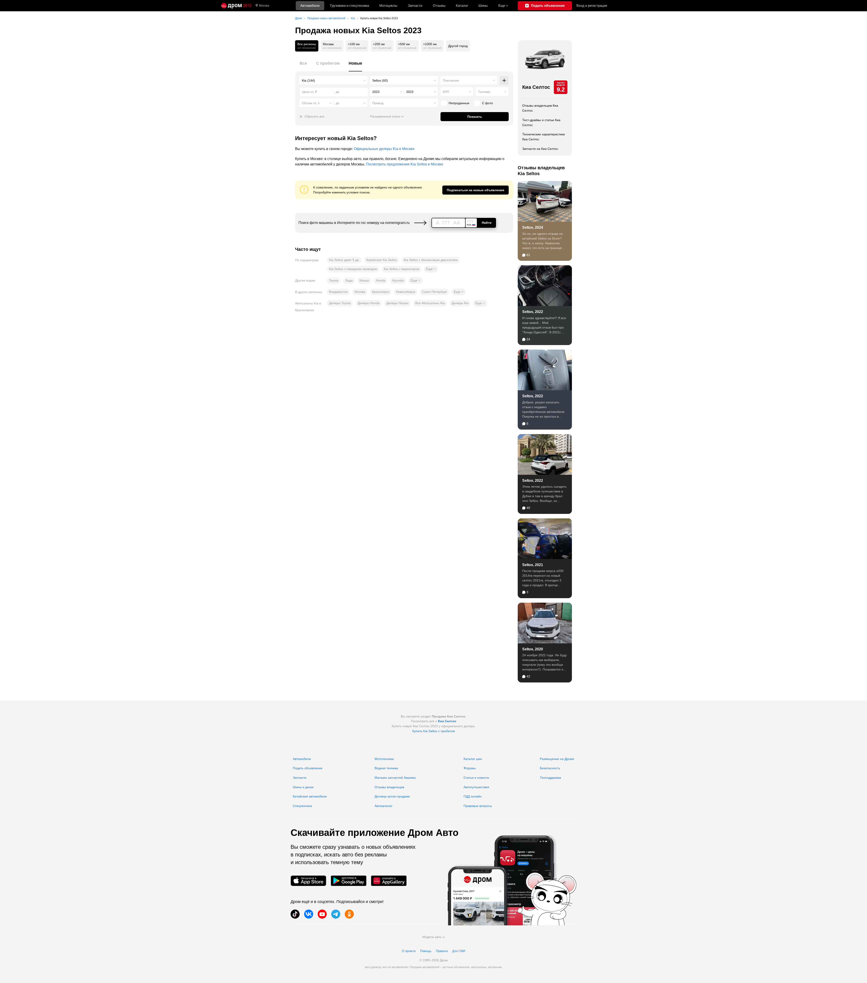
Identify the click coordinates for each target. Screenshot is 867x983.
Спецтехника (302, 806)
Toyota (333, 280)
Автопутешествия (476, 787)
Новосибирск (405, 292)
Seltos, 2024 (532, 227)
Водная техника (386, 768)
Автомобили (309, 5)
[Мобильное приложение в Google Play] (348, 880)
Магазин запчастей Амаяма (395, 777)
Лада (349, 280)
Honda (380, 280)
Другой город (458, 46)
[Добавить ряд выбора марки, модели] (504, 80)
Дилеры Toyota (340, 303)
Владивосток (338, 292)
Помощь (425, 951)
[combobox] (334, 80)
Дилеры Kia (460, 303)
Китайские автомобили (310, 796)
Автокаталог (383, 806)
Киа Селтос (536, 87)
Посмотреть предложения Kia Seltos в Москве (404, 164)
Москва (264, 5)
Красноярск (380, 292)
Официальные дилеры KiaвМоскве (384, 149)
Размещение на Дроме (557, 759)
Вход (591, 5)
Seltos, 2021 (532, 565)
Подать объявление (307, 768)
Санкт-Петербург (434, 292)
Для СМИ (458, 951)
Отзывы (439, 5)
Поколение (451, 80)
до (337, 103)
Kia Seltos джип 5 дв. (344, 260)
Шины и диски (303, 787)
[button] (431, 269)
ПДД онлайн (473, 796)
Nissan (364, 280)
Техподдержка (550, 777)
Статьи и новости (476, 777)
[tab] (303, 66)
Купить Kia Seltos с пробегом (433, 731)
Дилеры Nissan (397, 303)
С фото (487, 103)
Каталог (462, 5)
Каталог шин (473, 759)
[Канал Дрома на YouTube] (322, 914)
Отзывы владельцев (389, 787)
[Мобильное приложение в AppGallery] (389, 880)
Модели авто (431, 937)
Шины (483, 5)
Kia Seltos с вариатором (401, 269)
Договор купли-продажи (392, 796)
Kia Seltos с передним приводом (353, 269)
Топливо (484, 92)
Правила (442, 951)
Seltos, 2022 (532, 312)
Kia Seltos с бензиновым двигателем (431, 260)
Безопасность (550, 768)
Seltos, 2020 (532, 649)
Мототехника (384, 759)
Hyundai (398, 280)
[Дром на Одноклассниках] (349, 914)
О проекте (409, 951)
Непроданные (459, 103)
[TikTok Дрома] (295, 914)
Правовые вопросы (478, 806)
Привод (377, 103)
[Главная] (236, 5)
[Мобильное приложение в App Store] (308, 880)
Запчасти (415, 5)
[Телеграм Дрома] (335, 914)
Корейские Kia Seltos (381, 260)
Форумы (470, 768)
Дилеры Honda (369, 303)
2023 (376, 92)
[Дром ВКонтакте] (308, 914)
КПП (446, 92)
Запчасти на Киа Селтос (540, 149)
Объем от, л (310, 103)
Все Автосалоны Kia (430, 303)
